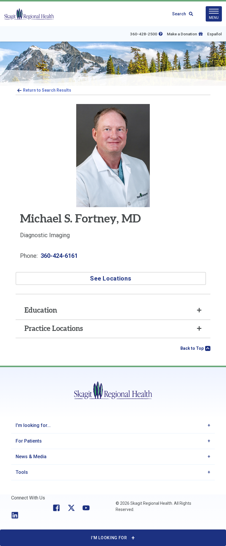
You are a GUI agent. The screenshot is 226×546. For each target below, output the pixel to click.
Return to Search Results (47, 90)
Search (179, 13)
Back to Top (192, 348)
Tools (22, 472)
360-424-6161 (59, 255)
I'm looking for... (33, 425)
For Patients (29, 441)
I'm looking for (109, 537)
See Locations (110, 278)
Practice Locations (53, 328)
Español (214, 34)
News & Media (31, 456)
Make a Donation (182, 34)
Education (40, 310)
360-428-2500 (143, 34)
